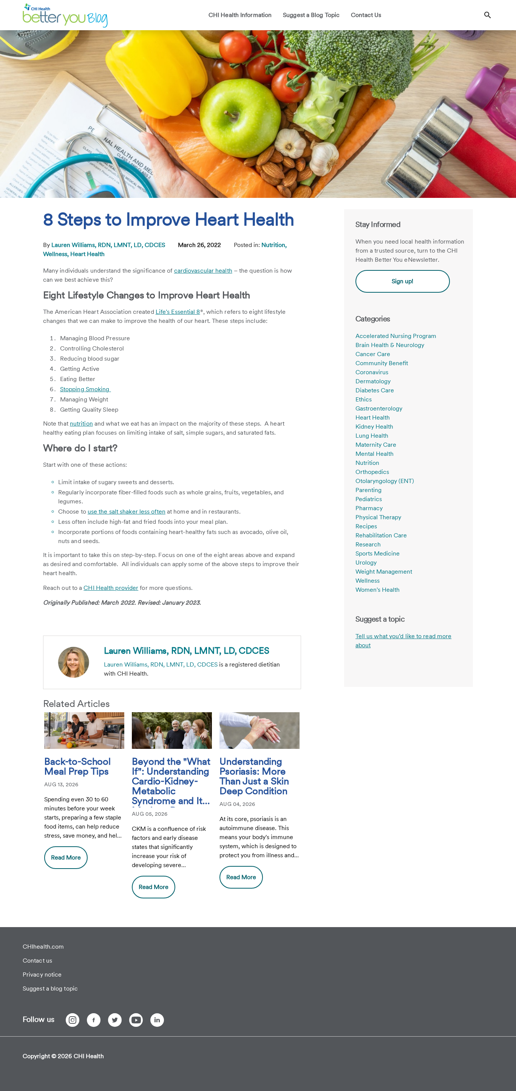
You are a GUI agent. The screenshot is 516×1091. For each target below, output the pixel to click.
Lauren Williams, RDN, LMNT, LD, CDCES (109, 244)
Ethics (363, 399)
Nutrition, (274, 244)
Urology (366, 562)
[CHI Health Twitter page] (115, 1020)
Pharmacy (369, 508)
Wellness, (56, 254)
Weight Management (383, 571)
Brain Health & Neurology (389, 345)
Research (368, 544)
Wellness (367, 580)
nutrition (81, 423)
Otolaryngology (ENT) (384, 481)
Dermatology (373, 381)
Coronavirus (371, 372)
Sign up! (402, 281)
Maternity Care (375, 444)
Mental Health (374, 453)
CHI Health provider (110, 587)
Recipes (366, 526)
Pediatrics (368, 499)
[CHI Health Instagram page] (72, 1020)
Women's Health (377, 589)
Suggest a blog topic (50, 988)
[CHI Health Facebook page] (93, 1020)
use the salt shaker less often (126, 511)
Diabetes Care (374, 390)
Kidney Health (374, 426)
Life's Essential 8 (178, 311)
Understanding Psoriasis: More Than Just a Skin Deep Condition (254, 776)
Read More (66, 857)
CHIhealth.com (43, 946)
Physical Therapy (378, 517)
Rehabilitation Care (381, 535)
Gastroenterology (378, 408)
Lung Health (371, 435)
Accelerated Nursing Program (395, 335)
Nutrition (367, 462)
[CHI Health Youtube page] (136, 1020)
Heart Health (87, 254)
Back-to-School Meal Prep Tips (77, 766)
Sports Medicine (377, 553)
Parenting (368, 490)
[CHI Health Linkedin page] (157, 1020)
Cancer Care (372, 354)
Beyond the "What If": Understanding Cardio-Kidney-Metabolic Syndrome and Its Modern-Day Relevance (171, 781)
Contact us (37, 960)
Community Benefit (381, 363)
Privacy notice (42, 974)
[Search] (487, 15)
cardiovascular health (203, 270)
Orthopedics (372, 471)
